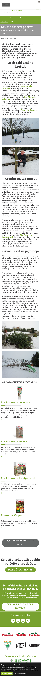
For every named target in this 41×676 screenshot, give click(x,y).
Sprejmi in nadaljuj (7, 673)
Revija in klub (4, 38)
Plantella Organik (29, 110)
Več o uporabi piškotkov (20, 673)
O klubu (13, 22)
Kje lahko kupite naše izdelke (20, 543)
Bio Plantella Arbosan (15, 402)
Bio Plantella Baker (14, 442)
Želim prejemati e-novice (20, 606)
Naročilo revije (20, 570)
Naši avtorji (13, 18)
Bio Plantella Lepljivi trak (18, 478)
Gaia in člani (12, 38)
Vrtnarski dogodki (25, 18)
